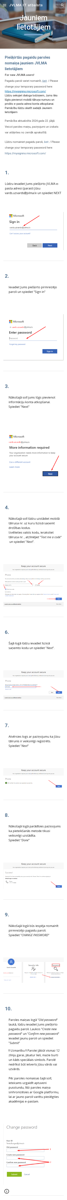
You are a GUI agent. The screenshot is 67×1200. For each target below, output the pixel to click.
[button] (4, 5)
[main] (33, 24)
